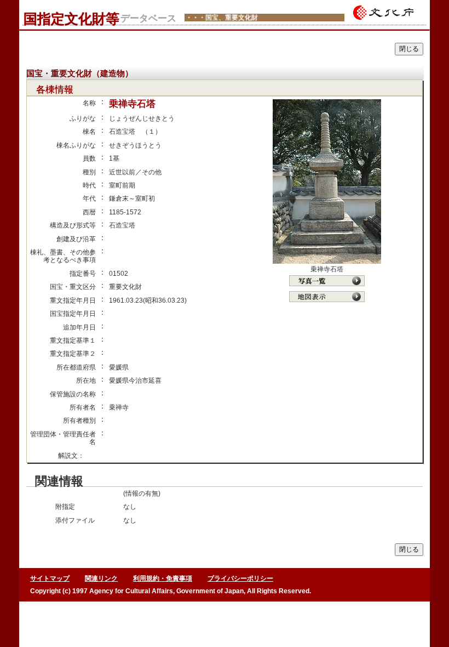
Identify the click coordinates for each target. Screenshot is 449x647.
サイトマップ (50, 578)
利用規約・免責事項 (162, 578)
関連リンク (101, 578)
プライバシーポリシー (240, 578)
